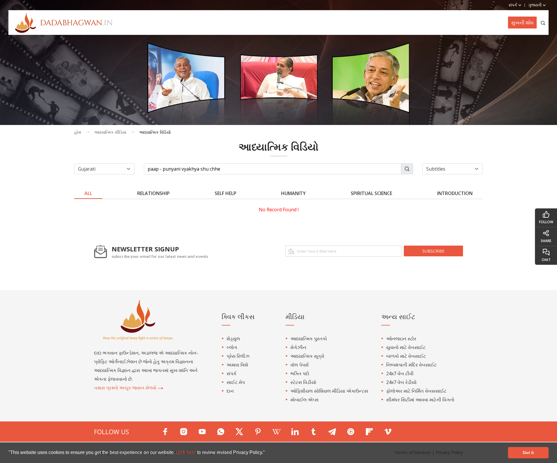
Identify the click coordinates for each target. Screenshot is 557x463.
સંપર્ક (231, 373)
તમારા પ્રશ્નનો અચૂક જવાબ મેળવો (126, 388)
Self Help (225, 193)
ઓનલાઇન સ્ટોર (401, 338)
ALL (88, 193)
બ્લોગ (232, 347)
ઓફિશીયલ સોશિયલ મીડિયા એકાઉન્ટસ (329, 391)
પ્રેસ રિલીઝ (238, 356)
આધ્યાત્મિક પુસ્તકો (308, 338)
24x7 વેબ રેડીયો (401, 382)
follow (546, 221)
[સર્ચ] (543, 22)
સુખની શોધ (522, 22)
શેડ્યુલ (233, 338)
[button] (267, 453)
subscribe (433, 251)
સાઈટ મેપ (236, 382)
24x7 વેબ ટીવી (400, 373)
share (546, 240)
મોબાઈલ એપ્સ (304, 399)
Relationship (153, 193)
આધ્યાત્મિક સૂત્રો (307, 356)
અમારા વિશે (237, 365)
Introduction (455, 193)
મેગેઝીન (298, 347)
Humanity (293, 193)
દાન (230, 391)
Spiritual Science (371, 193)
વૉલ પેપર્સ (299, 365)
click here (186, 452)
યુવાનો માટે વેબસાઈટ (406, 347)
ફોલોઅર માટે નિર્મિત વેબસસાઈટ (416, 391)
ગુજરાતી (535, 5)
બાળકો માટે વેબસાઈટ (406, 356)
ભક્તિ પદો (299, 373)
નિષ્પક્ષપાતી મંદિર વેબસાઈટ (411, 365)
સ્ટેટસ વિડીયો (303, 382)
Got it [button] (528, 452)
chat (546, 259)
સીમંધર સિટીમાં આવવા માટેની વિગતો (420, 399)
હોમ (77, 132)
